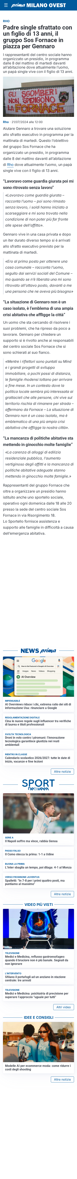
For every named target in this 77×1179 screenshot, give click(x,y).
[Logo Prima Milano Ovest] (38, 5)
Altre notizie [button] (62, 771)
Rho (10, 164)
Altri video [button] (63, 1007)
